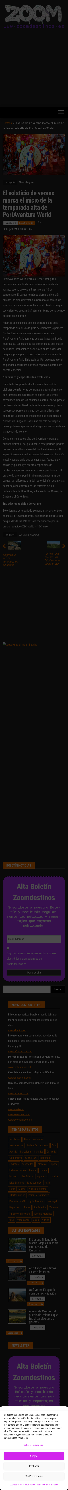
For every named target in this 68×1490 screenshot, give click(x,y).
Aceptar (34, 1456)
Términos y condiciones (47, 1484)
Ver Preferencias (34, 1476)
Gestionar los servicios (33, 1445)
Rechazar (34, 1466)
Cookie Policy (16, 1484)
